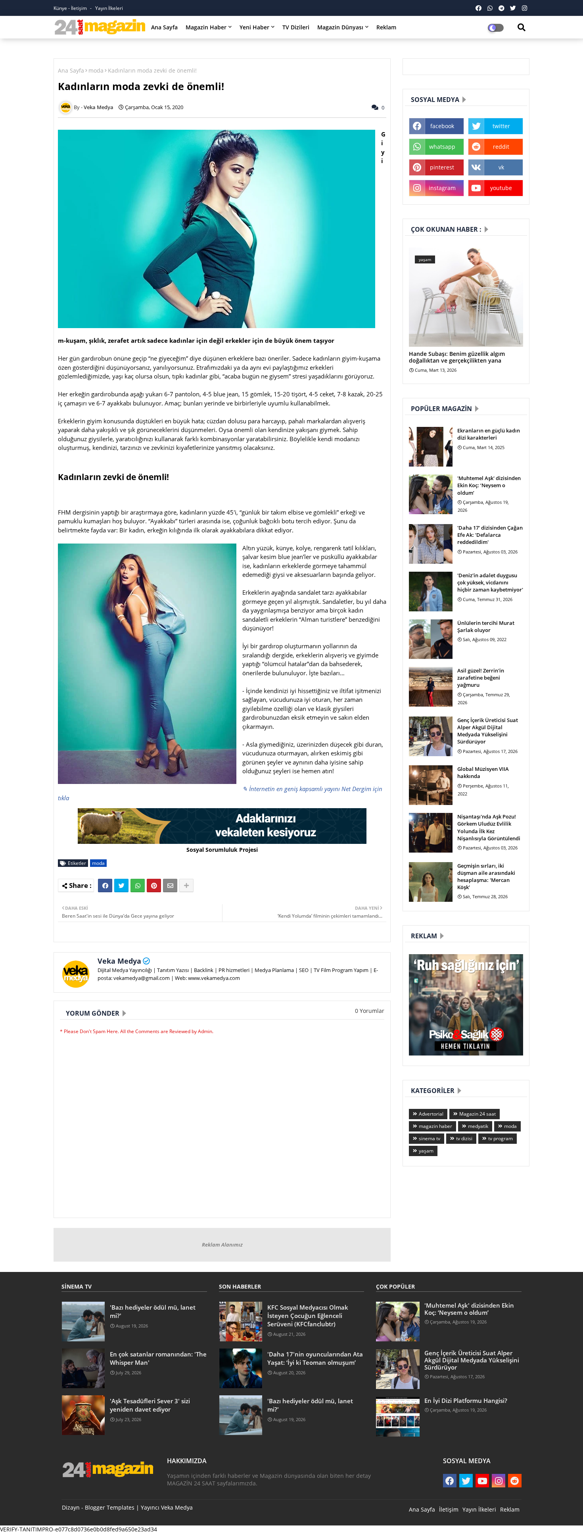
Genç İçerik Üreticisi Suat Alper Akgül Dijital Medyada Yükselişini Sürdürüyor (487, 731)
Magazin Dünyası (340, 27)
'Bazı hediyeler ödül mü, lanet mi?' (153, 1311)
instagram (442, 188)
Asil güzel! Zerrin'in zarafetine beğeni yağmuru (480, 677)
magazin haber (435, 1126)
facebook (442, 126)
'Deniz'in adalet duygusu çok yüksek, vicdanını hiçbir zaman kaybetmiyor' (490, 582)
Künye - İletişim (71, 8)
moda (96, 70)
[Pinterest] (154, 885)
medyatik (478, 1126)
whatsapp (442, 146)
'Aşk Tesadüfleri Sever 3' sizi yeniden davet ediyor (150, 1405)
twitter (501, 126)
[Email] (170, 885)
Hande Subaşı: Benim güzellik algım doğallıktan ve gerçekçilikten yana (457, 357)
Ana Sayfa (164, 27)
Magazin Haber (206, 27)
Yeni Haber (254, 27)
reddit (501, 146)
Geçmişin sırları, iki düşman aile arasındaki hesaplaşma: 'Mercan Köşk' (486, 876)
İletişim (448, 1509)
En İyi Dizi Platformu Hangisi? (465, 1400)
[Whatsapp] (137, 885)
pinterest (442, 167)
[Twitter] (121, 885)
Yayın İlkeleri (109, 8)
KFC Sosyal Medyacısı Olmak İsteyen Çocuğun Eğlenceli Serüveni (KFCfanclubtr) (307, 1315)
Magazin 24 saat (477, 1113)
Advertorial (431, 1113)
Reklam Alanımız (222, 1244)
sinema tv (429, 1138)
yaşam (426, 1150)
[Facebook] (105, 885)
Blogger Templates (109, 1507)
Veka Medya (119, 961)
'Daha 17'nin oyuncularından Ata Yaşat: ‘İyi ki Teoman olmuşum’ (315, 1358)
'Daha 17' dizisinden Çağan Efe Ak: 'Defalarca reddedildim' (490, 535)
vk (501, 167)
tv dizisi (464, 1138)
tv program (500, 1138)
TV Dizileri (295, 27)
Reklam (386, 27)
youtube (501, 188)
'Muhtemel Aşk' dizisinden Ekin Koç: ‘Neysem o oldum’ (489, 485)
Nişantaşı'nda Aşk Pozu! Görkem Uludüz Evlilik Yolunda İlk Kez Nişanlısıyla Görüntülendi (488, 827)
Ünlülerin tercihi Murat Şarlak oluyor (485, 626)
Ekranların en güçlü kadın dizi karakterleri (488, 434)
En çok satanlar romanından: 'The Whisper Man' (158, 1358)
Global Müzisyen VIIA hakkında (483, 772)
